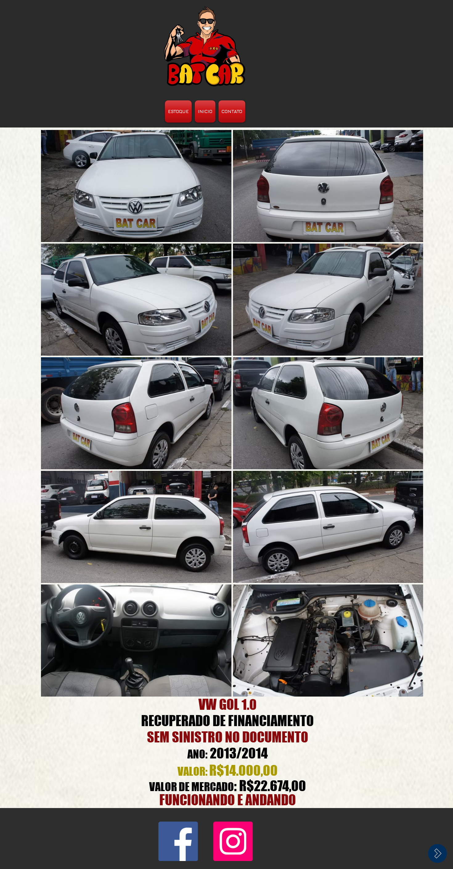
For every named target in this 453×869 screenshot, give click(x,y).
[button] (136, 186)
